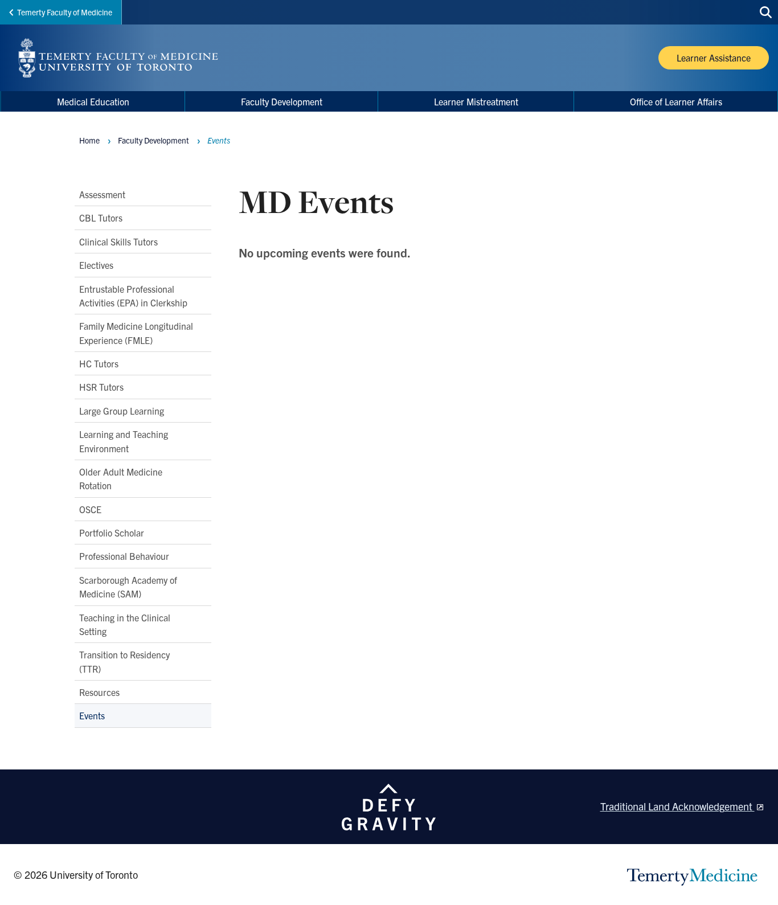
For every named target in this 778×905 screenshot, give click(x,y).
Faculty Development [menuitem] (281, 101)
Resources (99, 692)
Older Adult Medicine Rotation (120, 478)
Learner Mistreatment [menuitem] (476, 101)
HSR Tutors (101, 387)
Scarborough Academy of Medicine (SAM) (128, 586)
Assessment (102, 194)
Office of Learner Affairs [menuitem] (676, 101)
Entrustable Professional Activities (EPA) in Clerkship (133, 295)
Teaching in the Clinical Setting (124, 624)
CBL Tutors (100, 218)
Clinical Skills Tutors (118, 241)
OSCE (90, 509)
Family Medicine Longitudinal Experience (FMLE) (136, 332)
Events (92, 716)
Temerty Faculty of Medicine (64, 12)
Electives (96, 265)
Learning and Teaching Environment (123, 440)
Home (89, 140)
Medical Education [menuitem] (93, 101)
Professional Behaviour (124, 556)
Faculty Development (153, 140)
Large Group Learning (121, 410)
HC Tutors (98, 363)
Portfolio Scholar (111, 532)
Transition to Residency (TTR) (124, 661)
